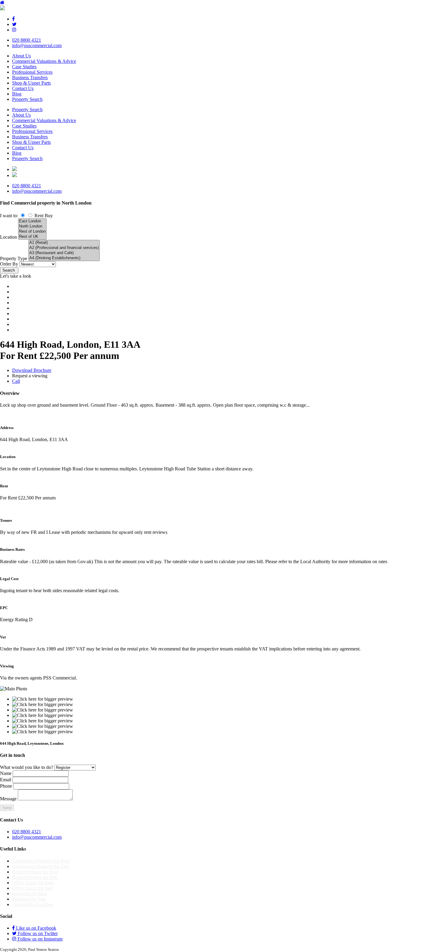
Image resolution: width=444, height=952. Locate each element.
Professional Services (32, 72)
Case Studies (24, 66)
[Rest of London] (32, 231)
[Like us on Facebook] (13, 18)
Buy (49, 215)
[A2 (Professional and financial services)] (64, 247)
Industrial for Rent (29, 893)
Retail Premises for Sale (34, 877)
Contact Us (23, 88)
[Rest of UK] (32, 236)
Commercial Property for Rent (41, 860)
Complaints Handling (32, 904)
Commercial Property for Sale (40, 866)
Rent (38, 215)
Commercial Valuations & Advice (44, 61)
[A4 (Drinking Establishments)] (64, 258)
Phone (6, 786)
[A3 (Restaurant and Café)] (64, 253)
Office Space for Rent (33, 882)
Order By (9, 263)
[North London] (32, 226)
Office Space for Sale (32, 888)
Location (8, 237)
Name (5, 773)
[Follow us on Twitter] (14, 24)
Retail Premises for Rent (35, 871)
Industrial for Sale (29, 899)
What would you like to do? (26, 767)
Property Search (27, 99)
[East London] (32, 221)
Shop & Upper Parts (31, 83)
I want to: (9, 215)
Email (5, 779)
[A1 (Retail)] (64, 242)
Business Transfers (30, 77)
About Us (21, 55)
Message (8, 798)
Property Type (13, 258)
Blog (16, 93)
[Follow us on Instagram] (14, 29)
